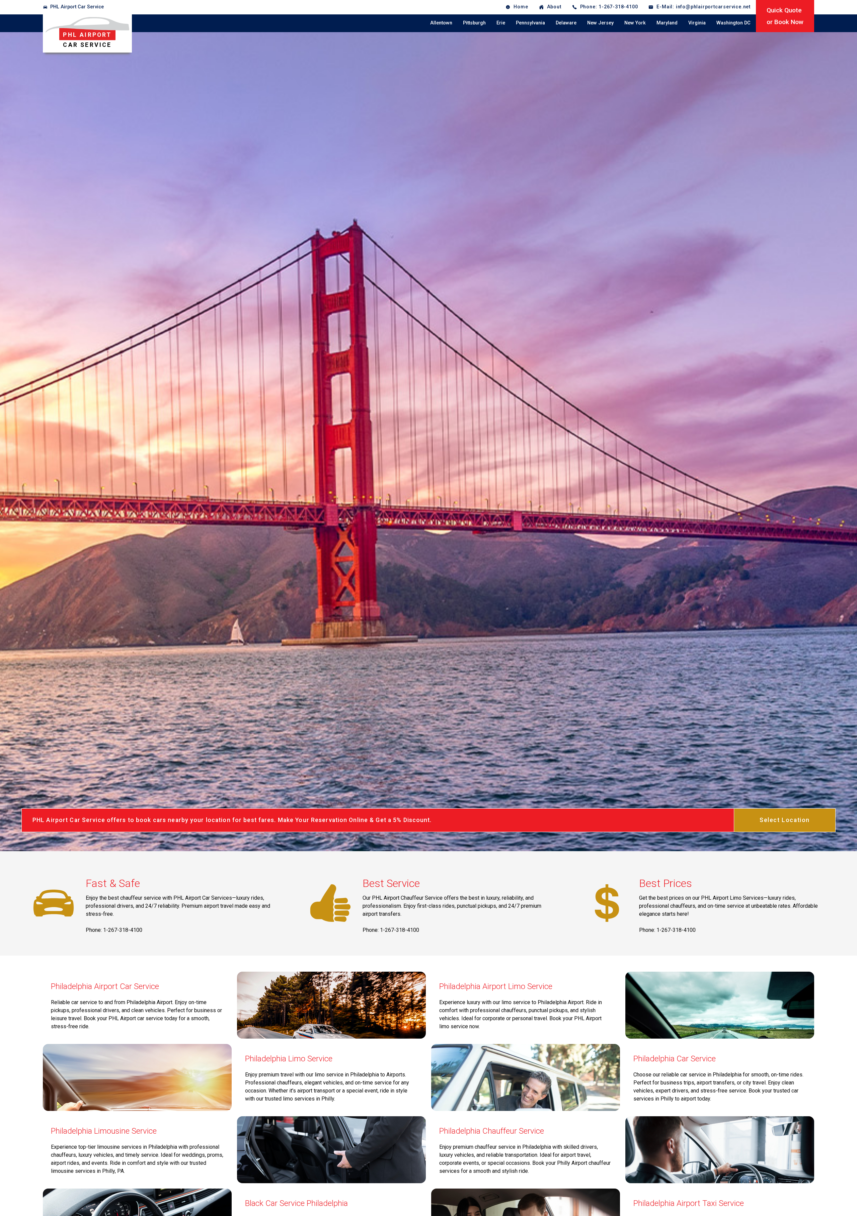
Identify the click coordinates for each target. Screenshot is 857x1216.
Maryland (667, 23)
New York (635, 23)
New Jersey (600, 23)
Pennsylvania (530, 23)
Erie (500, 23)
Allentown (441, 23)
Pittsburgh (474, 23)
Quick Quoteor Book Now (785, 16)
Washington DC (733, 23)
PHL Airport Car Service (77, 7)
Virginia (697, 23)
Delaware (566, 23)
